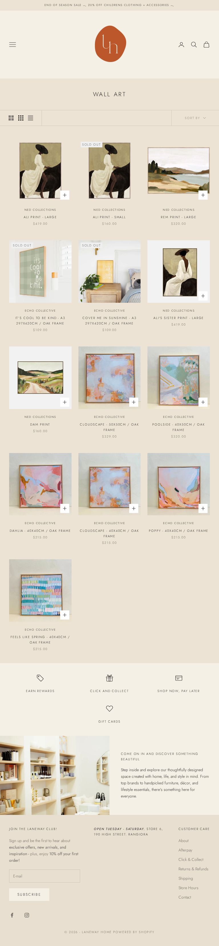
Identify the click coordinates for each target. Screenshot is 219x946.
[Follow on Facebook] (12, 915)
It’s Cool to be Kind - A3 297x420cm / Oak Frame (40, 321)
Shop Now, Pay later (178, 691)
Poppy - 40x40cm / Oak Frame (178, 530)
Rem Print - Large (178, 217)
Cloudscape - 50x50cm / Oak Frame (109, 427)
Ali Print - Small (109, 217)
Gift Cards (109, 721)
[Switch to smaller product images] (20, 118)
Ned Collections (40, 210)
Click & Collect (191, 859)
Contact (185, 897)
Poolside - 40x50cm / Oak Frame (178, 427)
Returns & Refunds (193, 869)
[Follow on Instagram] (27, 915)
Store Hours (188, 888)
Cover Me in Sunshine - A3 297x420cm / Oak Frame (109, 321)
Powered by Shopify (134, 932)
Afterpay (185, 850)
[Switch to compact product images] (30, 118)
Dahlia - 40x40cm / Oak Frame (40, 530)
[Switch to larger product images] (11, 118)
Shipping (186, 878)
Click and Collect (109, 691)
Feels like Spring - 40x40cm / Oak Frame (40, 640)
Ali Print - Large (40, 217)
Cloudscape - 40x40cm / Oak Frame (109, 533)
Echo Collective (40, 310)
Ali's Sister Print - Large (178, 318)
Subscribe (29, 894)
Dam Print (40, 424)
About (183, 840)
